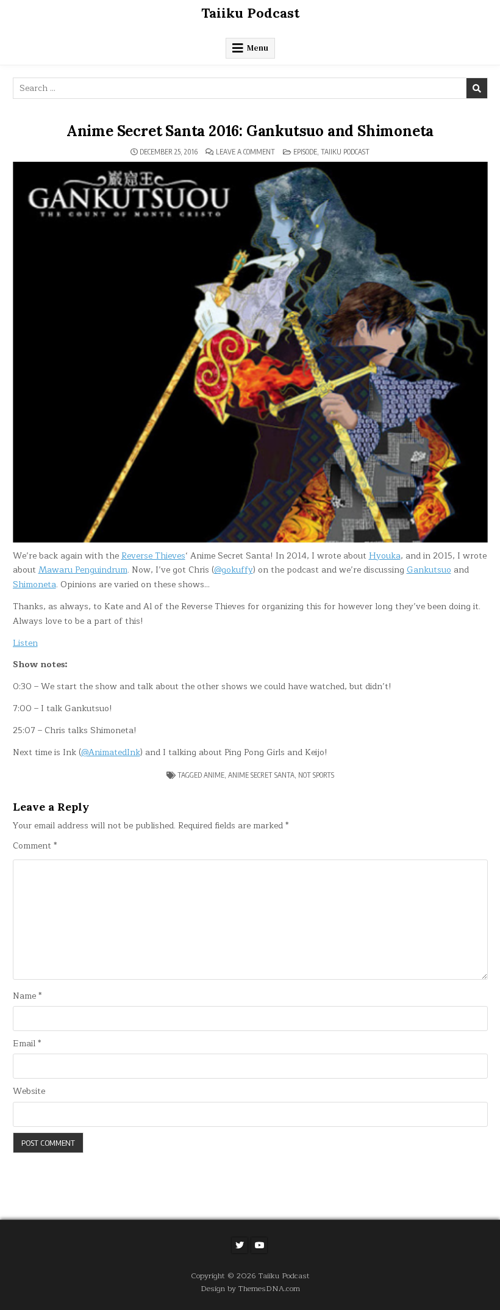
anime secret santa (261, 775)
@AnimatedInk (110, 752)
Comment (35, 846)
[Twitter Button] (240, 1245)
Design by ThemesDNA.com (250, 1288)
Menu (257, 48)
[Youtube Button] (259, 1245)
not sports (316, 775)
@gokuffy (233, 570)
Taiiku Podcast (250, 12)
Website (29, 1091)
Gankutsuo (429, 570)
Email (27, 1044)
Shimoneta (34, 584)
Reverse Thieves (153, 556)
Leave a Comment (245, 152)
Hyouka (385, 556)
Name (27, 996)
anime (214, 775)
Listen (25, 643)
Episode (305, 151)
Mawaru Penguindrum (82, 570)
